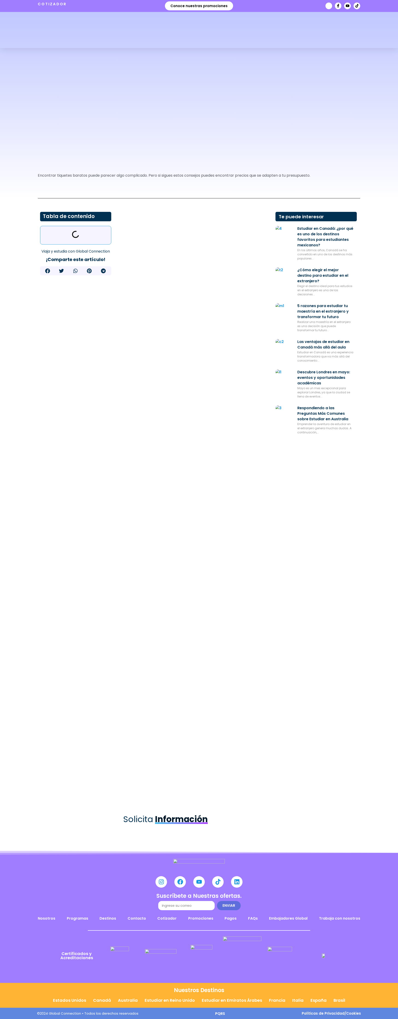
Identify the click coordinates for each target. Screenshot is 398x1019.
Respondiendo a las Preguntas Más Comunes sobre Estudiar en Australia (322, 413)
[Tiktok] (357, 6)
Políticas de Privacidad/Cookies (331, 1013)
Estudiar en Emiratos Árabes (232, 1000)
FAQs (253, 918)
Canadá (102, 1000)
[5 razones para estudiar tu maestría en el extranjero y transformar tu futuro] (284, 312)
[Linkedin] (237, 882)
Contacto (137, 918)
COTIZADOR (52, 4)
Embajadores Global (288, 918)
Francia (277, 1000)
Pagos (231, 918)
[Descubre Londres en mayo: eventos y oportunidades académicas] (284, 378)
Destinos (108, 918)
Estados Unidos (69, 1000)
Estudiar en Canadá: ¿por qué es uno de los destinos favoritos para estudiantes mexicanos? (325, 237)
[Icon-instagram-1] (328, 6)
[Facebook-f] (338, 6)
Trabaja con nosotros (339, 918)
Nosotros (46, 918)
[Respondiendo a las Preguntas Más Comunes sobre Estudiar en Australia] (284, 414)
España (318, 1000)
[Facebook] (180, 882)
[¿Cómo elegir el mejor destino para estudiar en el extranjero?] (284, 276)
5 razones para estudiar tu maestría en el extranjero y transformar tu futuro (323, 311)
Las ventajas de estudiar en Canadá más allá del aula (323, 344)
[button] (48, 271)
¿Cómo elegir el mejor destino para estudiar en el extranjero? (322, 275)
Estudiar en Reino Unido (170, 1000)
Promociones (200, 918)
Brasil (339, 1000)
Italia (298, 1000)
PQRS (220, 1013)
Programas (77, 918)
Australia (128, 1000)
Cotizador (167, 918)
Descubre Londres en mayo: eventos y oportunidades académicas (323, 377)
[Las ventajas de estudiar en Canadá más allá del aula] (284, 348)
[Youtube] (347, 6)
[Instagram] (161, 882)
